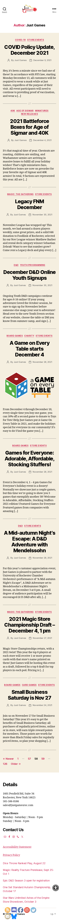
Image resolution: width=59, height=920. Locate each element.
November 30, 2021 (42, 214)
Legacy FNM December (29, 204)
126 (5, 763)
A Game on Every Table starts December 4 (30, 349)
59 (43, 758)
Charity (29, 335)
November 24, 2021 (42, 705)
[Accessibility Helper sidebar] (55, 887)
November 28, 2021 (42, 362)
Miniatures (42, 110)
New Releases (29, 114)
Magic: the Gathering (20, 194)
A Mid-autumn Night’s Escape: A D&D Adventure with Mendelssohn (29, 542)
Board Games (15, 335)
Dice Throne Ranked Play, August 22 (24, 863)
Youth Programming (32, 265)
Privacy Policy (11, 855)
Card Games (29, 685)
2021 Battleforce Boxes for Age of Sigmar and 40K (29, 127)
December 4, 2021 (42, 140)
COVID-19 (20, 40)
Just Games (20, 60)
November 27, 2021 (42, 638)
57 (29, 758)
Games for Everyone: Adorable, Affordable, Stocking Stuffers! (30, 459)
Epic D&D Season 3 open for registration (26, 880)
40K (12, 110)
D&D (16, 265)
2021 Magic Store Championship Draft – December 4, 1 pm (29, 625)
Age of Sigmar (25, 110)
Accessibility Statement (17, 847)
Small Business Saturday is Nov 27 (29, 695)
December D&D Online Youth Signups (29, 275)
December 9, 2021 (42, 60)
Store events (35, 40)
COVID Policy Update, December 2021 (29, 50)
